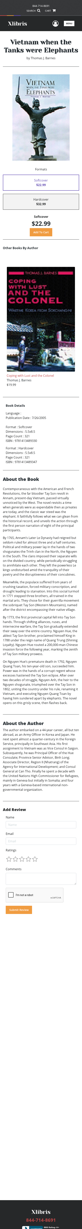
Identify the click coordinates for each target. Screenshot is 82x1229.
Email (10, 834)
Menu (69, 23)
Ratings (11, 850)
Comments (14, 869)
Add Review (14, 809)
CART (48, 10)
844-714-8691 (41, 6)
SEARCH (31, 10)
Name (10, 817)
